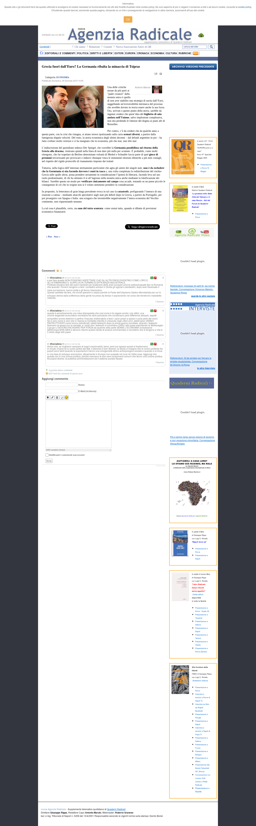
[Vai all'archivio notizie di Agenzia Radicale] (193, 68)
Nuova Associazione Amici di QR (133, 46)
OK (128, 19)
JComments (160, 466)
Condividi (44, 46)
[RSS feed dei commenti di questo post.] (58, 270)
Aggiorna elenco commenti (60, 370)
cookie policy (244, 6)
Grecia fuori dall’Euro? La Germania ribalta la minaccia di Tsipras (91, 66)
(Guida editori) (197, 594)
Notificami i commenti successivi (67, 455)
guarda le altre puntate (203, 296)
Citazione (160, 301)
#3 (48, 277)
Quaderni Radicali (116, 809)
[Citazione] (62, 397)
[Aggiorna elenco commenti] (61, 270)
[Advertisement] (103, 245)
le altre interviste (206, 368)
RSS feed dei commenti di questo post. (66, 373)
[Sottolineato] (57, 397)
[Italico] (52, 397)
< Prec (49, 236)
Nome (81, 385)
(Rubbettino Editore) (200, 680)
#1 (48, 343)
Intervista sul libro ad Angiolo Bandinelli (202, 707)
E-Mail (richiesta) (87, 391)
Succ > (57, 236)
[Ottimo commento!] (151, 278)
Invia (49, 460)
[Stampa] (160, 74)
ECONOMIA (62, 77)
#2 (48, 310)
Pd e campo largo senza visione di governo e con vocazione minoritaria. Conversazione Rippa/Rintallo (192, 440)
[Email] (155, 74)
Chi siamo (80, 46)
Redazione (94, 46)
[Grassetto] (48, 397)
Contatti (108, 46)
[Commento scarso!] (155, 278)
